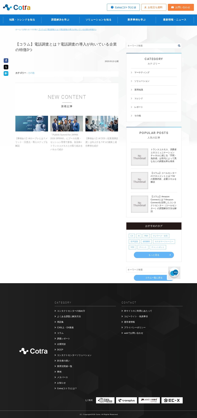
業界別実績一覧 (64, 366)
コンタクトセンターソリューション (74, 355)
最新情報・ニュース (175, 19)
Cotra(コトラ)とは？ (67, 388)
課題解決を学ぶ (60, 19)
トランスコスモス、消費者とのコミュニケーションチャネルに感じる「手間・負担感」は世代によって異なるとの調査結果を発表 (164, 155)
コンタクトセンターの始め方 (71, 311)
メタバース (62, 377)
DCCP (60, 349)
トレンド (138, 98)
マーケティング (141, 72)
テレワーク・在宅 (160, 236)
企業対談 (61, 344)
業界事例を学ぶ (137, 19)
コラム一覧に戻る (154, 277)
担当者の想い (63, 360)
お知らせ (61, 383)
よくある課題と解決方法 (69, 316)
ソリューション (141, 81)
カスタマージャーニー (164, 241)
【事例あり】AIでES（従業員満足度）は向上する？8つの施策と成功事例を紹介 (101, 142)
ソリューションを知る (99, 19)
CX (132, 236)
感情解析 (146, 241)
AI (139, 236)
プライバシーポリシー (135, 327)
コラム (60, 333)
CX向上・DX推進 (65, 327)
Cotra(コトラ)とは (125, 7)
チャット (143, 247)
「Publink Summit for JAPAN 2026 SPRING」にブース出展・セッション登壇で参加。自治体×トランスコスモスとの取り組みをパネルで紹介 (66, 142)
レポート (138, 107)
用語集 (60, 322)
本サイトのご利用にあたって (138, 311)
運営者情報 (129, 322)
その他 (31, 73)
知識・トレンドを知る (22, 19)
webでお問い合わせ (133, 333)
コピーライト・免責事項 (136, 316)
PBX (146, 236)
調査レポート (63, 338)
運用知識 (138, 89)
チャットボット (157, 247)
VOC (133, 247)
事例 (59, 371)
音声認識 (134, 241)
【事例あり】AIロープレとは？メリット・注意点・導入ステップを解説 (31, 142)
